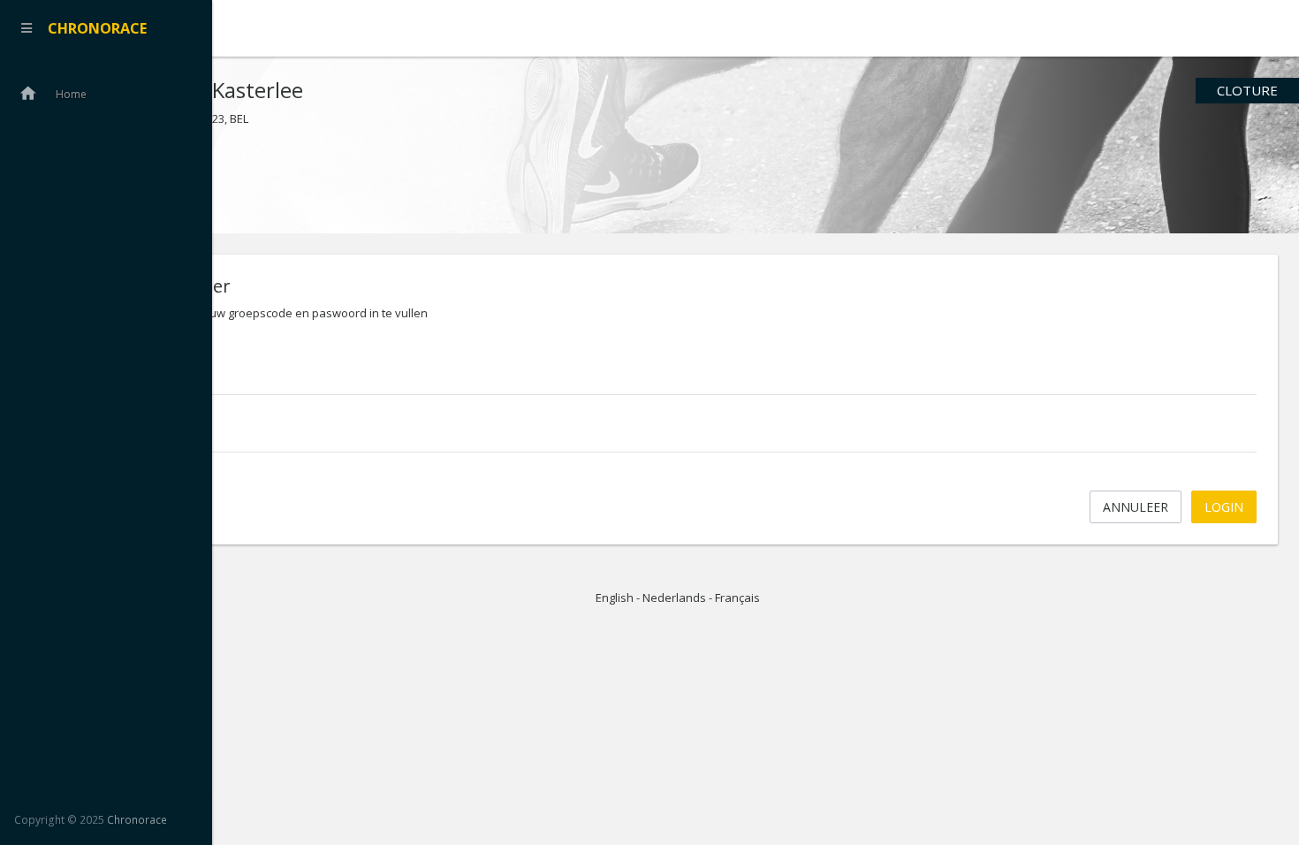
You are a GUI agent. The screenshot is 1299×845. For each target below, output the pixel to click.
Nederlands (674, 597)
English (615, 597)
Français (737, 597)
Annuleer (1135, 507)
